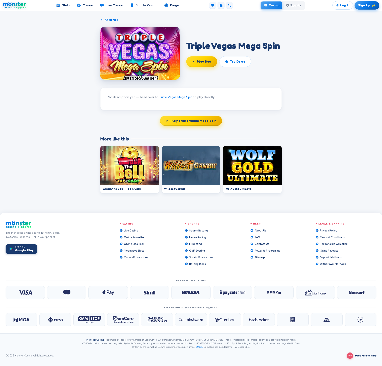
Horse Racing (197, 237)
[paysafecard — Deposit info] (232, 292)
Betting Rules (197, 263)
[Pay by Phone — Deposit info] (315, 292)
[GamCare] (123, 319)
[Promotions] (221, 5)
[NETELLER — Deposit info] (191, 292)
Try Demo (238, 61)
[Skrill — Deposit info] (149, 292)
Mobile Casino (147, 5)
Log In (345, 5)
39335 (199, 347)
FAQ (257, 237)
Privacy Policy (328, 230)
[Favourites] (212, 5)
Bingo (174, 5)
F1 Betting (195, 243)
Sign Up (367, 5)
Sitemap (260, 257)
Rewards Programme (267, 250)
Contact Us (262, 243)
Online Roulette (134, 237)
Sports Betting (198, 230)
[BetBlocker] (259, 319)
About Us (260, 230)
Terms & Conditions (332, 237)
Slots (66, 5)
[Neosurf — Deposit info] (356, 292)
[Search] (229, 5)
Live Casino (114, 5)
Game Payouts (329, 250)
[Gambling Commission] (157, 319)
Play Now (204, 61)
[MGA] (21, 319)
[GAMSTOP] (89, 319)
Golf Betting (197, 250)
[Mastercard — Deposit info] (66, 292)
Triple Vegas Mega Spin (175, 97)
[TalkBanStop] (293, 319)
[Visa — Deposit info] (25, 292)
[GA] (326, 319)
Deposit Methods (331, 257)
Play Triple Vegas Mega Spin (194, 121)
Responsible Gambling (334, 243)
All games (111, 19)
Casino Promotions (136, 257)
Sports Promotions (201, 257)
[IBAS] (55, 319)
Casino (88, 5)
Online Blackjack (134, 243)
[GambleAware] (191, 319)
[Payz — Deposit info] (273, 292)
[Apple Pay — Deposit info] (108, 292)
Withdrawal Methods (333, 263)
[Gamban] (225, 319)
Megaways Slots (134, 250)
